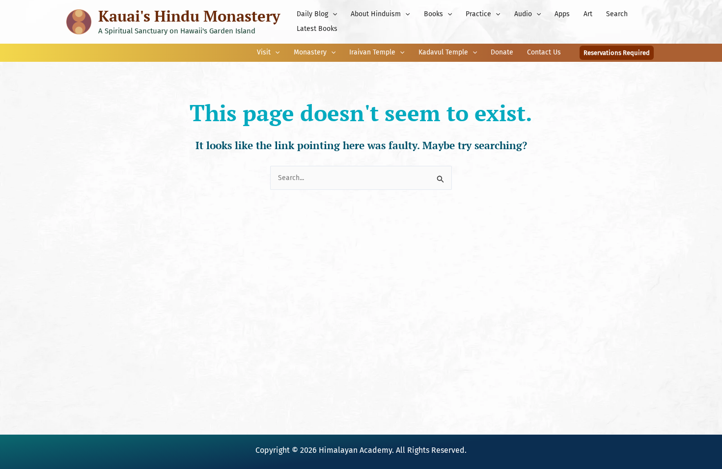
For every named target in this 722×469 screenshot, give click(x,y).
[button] (332, 14)
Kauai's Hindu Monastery (189, 16)
